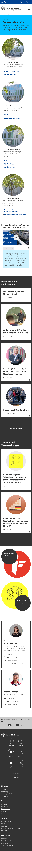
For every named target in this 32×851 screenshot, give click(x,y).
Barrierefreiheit (5, 809)
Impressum (4, 804)
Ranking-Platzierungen (12, 118)
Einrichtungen (5, 843)
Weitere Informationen (12, 71)
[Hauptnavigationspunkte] (29, 8)
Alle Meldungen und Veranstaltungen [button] (16, 427)
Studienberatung (10, 167)
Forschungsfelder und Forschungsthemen (11, 210)
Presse (3, 824)
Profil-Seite (10, 654)
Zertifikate (4, 811)
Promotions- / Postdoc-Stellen (10, 828)
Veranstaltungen (10, 74)
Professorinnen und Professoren (15, 214)
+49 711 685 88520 (13, 657)
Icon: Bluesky (11, 751)
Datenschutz (5, 806)
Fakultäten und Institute (8, 841)
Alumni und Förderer (7, 794)
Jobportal (4, 826)
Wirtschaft (4, 796)
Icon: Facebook (11, 741)
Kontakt (21, 725)
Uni (2, 2)
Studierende (5, 789)
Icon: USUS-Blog (16, 773)
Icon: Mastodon (20, 751)
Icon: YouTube (11, 762)
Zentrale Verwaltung (7, 845)
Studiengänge (9, 164)
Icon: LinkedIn (20, 762)
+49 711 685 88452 (13, 701)
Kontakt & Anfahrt (6, 821)
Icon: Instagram (21, 741)
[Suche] (27, 2)
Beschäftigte (5, 792)
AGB (2, 813)
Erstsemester (8, 161)
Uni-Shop (4, 830)
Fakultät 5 (1, 13)
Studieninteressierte (11, 115)
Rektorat (4, 838)
